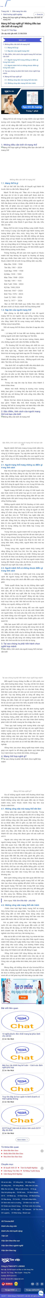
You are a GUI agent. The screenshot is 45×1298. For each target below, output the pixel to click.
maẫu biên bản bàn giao (13, 1154)
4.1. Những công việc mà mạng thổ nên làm (20, 80)
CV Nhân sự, (11, 1196)
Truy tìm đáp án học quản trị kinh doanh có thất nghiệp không (21, 1098)
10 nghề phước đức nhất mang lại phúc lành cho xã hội (21, 1035)
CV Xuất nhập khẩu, (29, 1199)
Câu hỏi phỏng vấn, (8, 1192)
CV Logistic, (5, 1213)
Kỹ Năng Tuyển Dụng (31, 1171)
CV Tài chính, (38, 1209)
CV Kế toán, (21, 1192)
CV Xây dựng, (6, 1199)
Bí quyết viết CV (10, 1168)
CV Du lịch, (5, 1209)
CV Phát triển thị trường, (31, 1206)
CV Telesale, (27, 1209)
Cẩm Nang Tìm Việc (11, 1171)
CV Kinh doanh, (33, 1192)
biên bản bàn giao (10, 1150)
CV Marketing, (34, 1196)
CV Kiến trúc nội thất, (31, 1203)
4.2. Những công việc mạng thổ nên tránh (20, 83)
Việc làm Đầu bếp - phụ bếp (24, 900)
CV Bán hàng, (23, 1196)
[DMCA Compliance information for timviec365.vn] (16, 1284)
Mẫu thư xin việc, (7, 1189)
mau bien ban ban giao (12, 1157)
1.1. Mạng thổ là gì (11, 48)
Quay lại (39, 14)
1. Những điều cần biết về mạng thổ (16, 44)
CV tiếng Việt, (30, 1182)
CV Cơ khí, (16, 1199)
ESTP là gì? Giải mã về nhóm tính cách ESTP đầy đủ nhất (21, 1129)
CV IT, (3, 1196)
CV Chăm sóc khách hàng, (11, 1206)
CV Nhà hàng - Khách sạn (21, 1213)
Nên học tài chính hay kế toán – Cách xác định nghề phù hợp (22, 1066)
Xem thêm (21, 1140)
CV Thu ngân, (16, 1209)
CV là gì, (33, 1189)
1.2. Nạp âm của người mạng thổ (16, 51)
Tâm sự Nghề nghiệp (28, 1168)
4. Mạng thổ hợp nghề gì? (12, 77)
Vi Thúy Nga (12, 30)
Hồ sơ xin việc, (6, 1182)
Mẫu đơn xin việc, (31, 1186)
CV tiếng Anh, (18, 1182)
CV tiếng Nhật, (18, 1186)
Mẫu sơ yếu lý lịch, (22, 1189)
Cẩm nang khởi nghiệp (12, 1174)
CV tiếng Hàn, (6, 1186)
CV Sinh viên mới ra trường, (11, 1203)
